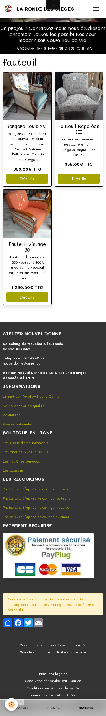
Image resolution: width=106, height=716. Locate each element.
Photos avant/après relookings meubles (36, 507)
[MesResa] (86, 708)
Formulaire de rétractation (53, 695)
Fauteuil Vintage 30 (27, 247)
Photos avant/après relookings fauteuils (36, 498)
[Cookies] (11, 704)
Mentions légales (53, 673)
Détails (27, 178)
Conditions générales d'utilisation (53, 680)
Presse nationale (17, 424)
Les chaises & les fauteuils (25, 451)
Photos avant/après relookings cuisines (36, 516)
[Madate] (53, 708)
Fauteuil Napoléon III (78, 129)
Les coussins (13, 470)
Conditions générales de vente (53, 688)
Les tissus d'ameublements (26, 442)
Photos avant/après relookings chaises (35, 489)
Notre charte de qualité (24, 405)
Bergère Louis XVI (27, 126)
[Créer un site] (20, 708)
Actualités (11, 414)
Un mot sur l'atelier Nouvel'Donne (31, 396)
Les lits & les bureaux (21, 461)
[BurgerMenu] (96, 9)
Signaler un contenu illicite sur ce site (53, 652)
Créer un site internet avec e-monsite (53, 645)
